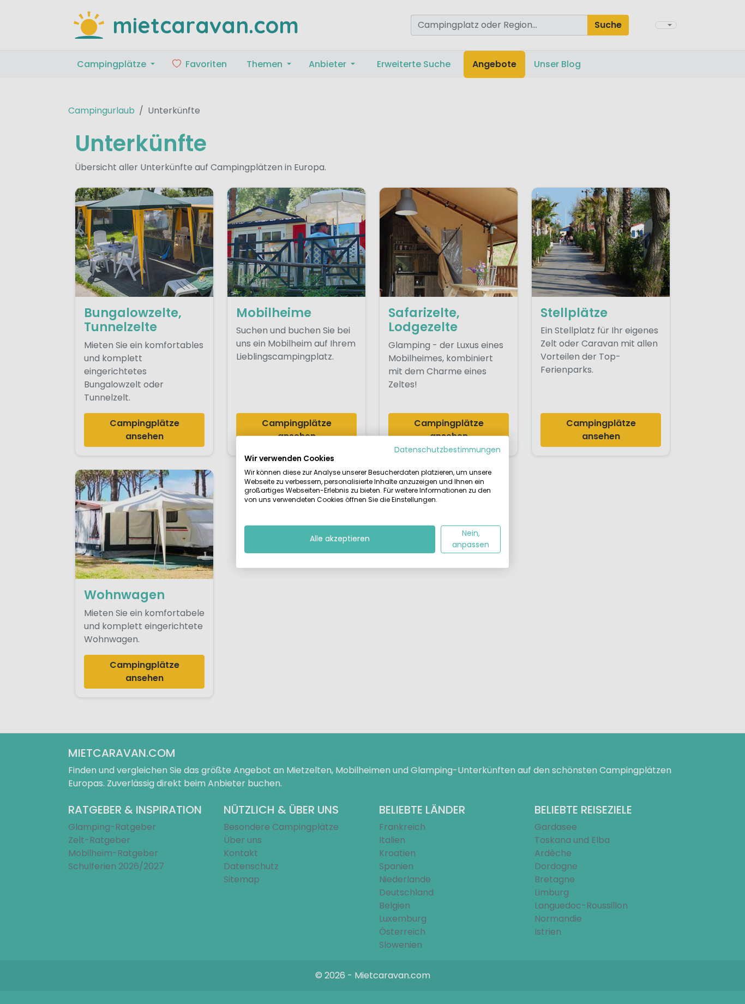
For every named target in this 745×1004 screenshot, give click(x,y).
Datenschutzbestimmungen (447, 450)
